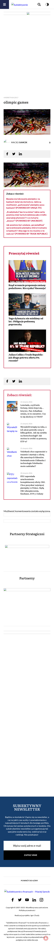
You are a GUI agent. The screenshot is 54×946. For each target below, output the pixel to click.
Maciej (19, 142)
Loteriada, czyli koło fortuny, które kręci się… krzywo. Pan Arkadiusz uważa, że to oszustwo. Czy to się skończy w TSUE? (33, 411)
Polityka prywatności (27, 910)
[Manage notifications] (46, 938)
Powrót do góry (29, 880)
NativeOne (27, 366)
